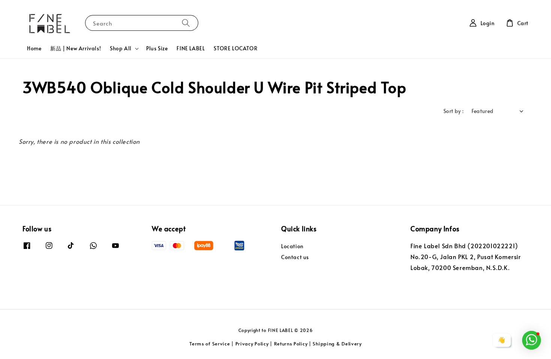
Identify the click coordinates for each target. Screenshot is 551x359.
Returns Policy (291, 343)
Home (34, 48)
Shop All (121, 48)
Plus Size (157, 48)
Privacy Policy (252, 343)
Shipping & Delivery (337, 343)
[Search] (186, 22)
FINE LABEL (191, 48)
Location (292, 246)
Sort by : (453, 111)
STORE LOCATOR (236, 48)
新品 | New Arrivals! (75, 48)
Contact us (295, 257)
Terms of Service (209, 343)
